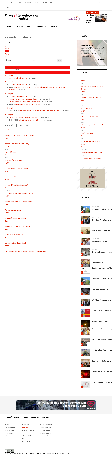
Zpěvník (45, 2)
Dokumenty (41, 27)
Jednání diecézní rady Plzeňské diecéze (19, 202)
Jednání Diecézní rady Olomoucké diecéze (23, 99)
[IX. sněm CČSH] (92, 179)
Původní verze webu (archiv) (28, 432)
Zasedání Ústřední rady (13, 160)
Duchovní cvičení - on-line (18, 78)
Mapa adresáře (44, 436)
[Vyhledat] (5, 57)
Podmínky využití (10, 430)
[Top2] (56, 405)
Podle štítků (26, 441)
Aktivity (19, 27)
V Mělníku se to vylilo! (100, 241)
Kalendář (25, 427)
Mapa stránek (8, 433)
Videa (51, 2)
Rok (6, 46)
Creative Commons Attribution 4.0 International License (40, 453)
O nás (19, 2)
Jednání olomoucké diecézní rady (17, 144)
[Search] (104, 2)
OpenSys (67, 453)
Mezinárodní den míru (13, 210)
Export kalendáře (45, 433)
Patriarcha (28, 2)
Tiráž (6, 436)
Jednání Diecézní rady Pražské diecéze (27, 104)
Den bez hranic (97, 263)
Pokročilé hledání (10, 427)
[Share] (99, 2)
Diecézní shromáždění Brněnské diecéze (23, 117)
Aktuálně (8, 27)
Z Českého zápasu (45, 430)
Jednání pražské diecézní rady (16, 243)
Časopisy (36, 2)
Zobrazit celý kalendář (92, 159)
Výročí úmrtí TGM (11, 177)
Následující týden (11, 73)
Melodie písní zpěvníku (46, 424)
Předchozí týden (10, 67)
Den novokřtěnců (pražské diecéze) (17, 185)
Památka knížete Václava (14, 235)
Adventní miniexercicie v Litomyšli (30, 120)
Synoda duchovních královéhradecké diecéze (25, 102)
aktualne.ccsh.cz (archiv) (27, 437)
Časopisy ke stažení (45, 427)
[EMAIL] (9, 42)
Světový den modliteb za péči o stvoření (19, 136)
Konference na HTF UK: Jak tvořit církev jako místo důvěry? (38, 111)
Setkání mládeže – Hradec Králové (17, 226)
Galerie (7, 8)
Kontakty (53, 27)
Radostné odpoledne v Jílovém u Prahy (19, 193)
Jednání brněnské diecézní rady (16, 169)
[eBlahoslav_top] (70, 17)
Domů (13, 2)
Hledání (7, 424)
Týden (7, 51)
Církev (30, 27)
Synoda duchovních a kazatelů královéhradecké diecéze (25, 251)
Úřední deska (26, 424)
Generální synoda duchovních (15, 218)
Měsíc (7, 49)
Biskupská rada (10, 152)
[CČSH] (22, 16)
